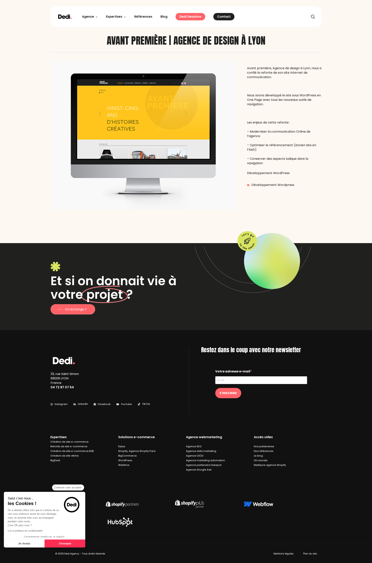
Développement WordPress (268, 173)
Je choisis (24, 543)
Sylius (121, 446)
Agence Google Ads (199, 469)
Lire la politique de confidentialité (25, 530)
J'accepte (65, 543)
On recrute (260, 460)
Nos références (263, 451)
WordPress (125, 460)
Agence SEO (194, 446)
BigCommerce (127, 456)
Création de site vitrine (64, 456)
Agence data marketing (201, 451)
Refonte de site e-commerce (68, 446)
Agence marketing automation (205, 460)
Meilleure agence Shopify (270, 465)
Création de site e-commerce (69, 442)
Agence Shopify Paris (142, 451)
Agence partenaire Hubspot (203, 465)
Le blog (258, 456)
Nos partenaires (264, 446)
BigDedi (55, 460)
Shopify (122, 451)
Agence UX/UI (194, 456)
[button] (72, 309)
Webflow (123, 465)
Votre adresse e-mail (232, 371)
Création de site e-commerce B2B (72, 451)
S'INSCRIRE (228, 393)
